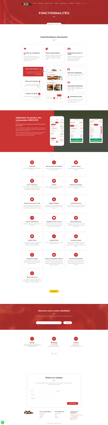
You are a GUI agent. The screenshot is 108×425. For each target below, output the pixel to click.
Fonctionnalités (40, 3)
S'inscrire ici (54, 291)
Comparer (41, 416)
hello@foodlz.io (76, 345)
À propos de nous (63, 3)
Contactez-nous (71, 3)
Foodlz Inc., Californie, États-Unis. (77, 414)
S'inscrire (78, 3)
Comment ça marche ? (49, 3)
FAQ (55, 414)
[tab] (33, 71)
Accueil (34, 3)
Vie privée (56, 417)
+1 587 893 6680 (74, 416)
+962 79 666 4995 (54, 345)
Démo (41, 417)
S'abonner (67, 322)
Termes (56, 416)
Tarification (57, 3)
